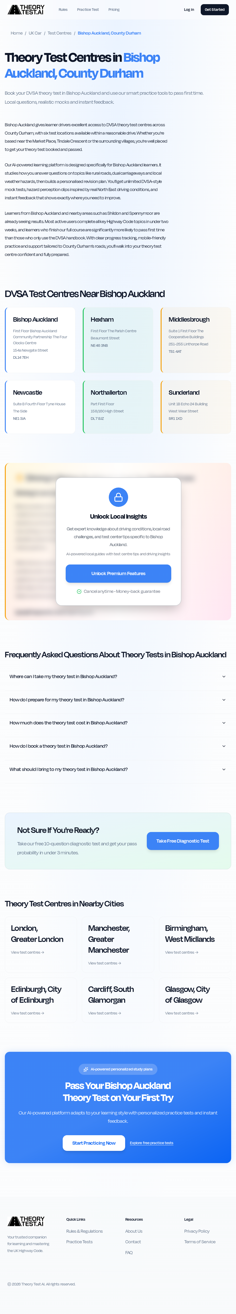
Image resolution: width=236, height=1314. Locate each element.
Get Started (214, 9)
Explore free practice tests (151, 1143)
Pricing (114, 9)
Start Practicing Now (93, 1143)
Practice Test (88, 9)
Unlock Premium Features (118, 573)
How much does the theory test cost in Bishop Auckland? (68, 722)
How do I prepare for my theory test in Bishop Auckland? (67, 699)
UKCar (35, 33)
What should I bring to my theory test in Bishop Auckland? (69, 769)
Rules (63, 9)
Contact (133, 1242)
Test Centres (59, 33)
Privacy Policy (196, 1231)
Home (16, 33)
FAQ (129, 1252)
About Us (134, 1231)
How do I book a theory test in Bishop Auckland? (59, 746)
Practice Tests (79, 1242)
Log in (189, 9)
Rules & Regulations (84, 1231)
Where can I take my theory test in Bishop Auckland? (63, 676)
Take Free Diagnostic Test (182, 841)
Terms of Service (199, 1242)
